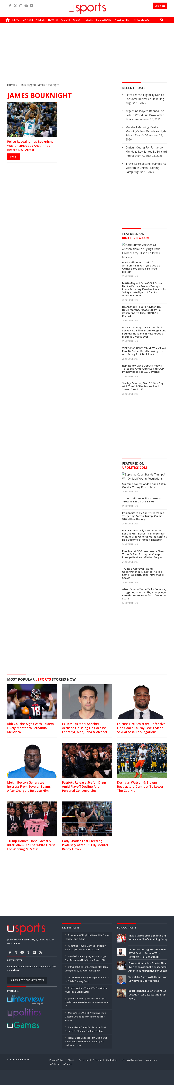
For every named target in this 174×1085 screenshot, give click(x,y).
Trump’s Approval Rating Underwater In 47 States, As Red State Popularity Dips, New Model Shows (143, 573)
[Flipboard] (31, 6)
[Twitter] (15, 6)
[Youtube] (26, 6)
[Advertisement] (87, 55)
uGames (67, 1064)
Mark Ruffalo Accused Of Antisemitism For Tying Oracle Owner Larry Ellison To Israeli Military (141, 267)
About (71, 1059)
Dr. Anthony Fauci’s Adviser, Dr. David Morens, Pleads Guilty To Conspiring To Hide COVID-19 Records (141, 311)
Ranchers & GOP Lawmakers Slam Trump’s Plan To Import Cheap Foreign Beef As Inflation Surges (143, 554)
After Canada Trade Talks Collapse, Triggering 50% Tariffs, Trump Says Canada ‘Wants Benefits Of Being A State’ (144, 594)
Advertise (84, 1059)
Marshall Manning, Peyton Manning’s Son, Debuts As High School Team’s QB (146, 131)
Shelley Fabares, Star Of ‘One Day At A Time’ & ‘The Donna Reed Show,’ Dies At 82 (142, 386)
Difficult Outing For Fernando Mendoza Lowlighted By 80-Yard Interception (146, 152)
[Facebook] (10, 6)
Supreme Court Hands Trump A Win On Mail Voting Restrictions (144, 485)
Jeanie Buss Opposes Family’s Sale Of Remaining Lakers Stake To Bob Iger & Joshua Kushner (86, 1041)
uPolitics (54, 1064)
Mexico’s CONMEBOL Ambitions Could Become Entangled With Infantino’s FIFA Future (85, 1016)
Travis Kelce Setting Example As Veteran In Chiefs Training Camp (146, 168)
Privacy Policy (56, 1059)
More (13, 156)
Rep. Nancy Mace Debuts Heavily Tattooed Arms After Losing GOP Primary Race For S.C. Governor (143, 368)
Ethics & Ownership (132, 1059)
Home (11, 85)
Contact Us (111, 1059)
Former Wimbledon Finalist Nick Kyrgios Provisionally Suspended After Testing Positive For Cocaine (148, 967)
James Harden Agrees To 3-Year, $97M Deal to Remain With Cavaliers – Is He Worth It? (87, 1002)
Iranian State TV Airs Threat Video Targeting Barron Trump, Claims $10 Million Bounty (143, 516)
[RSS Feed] (40, 952)
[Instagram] (20, 6)
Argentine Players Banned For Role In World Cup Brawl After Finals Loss (145, 115)
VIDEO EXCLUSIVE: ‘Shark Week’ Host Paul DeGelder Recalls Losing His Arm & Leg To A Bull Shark (144, 351)
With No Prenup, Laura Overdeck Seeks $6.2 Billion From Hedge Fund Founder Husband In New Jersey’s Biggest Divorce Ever (144, 332)
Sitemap (97, 1059)
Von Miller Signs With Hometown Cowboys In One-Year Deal (147, 978)
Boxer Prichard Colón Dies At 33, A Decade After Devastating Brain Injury (148, 994)
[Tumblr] (28, 952)
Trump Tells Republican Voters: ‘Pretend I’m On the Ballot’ (141, 500)
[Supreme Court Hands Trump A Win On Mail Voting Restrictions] (144, 476)
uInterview (151, 1059)
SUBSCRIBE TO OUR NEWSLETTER (27, 980)
